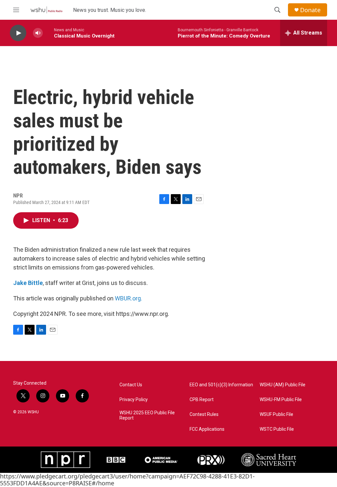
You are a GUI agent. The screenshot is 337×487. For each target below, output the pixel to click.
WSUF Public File (276, 414)
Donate (310, 10)
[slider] (48, 32)
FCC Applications (207, 429)
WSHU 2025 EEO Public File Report (147, 415)
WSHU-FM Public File (281, 399)
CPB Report (202, 399)
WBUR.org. (128, 298)
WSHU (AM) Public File (282, 384)
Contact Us (130, 384)
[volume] (37, 33)
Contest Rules (204, 414)
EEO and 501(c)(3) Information (221, 384)
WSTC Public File (277, 429)
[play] (18, 33)
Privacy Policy (133, 399)
